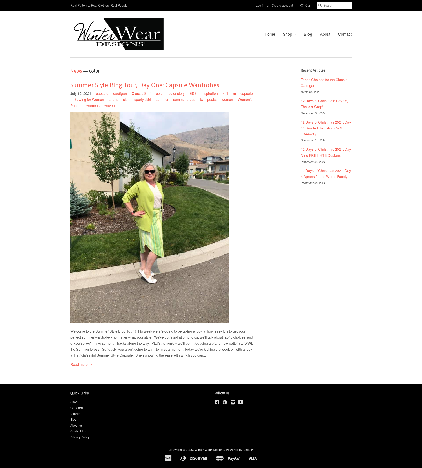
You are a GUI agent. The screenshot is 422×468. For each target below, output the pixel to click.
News (76, 71)
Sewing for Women (89, 99)
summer (162, 99)
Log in (260, 5)
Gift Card (76, 407)
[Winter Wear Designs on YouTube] (240, 403)
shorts (113, 99)
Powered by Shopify (240, 449)
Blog (308, 34)
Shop (288, 34)
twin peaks (208, 99)
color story (177, 93)
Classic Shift (141, 93)
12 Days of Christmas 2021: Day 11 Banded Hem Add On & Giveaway (326, 128)
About (325, 34)
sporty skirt (142, 99)
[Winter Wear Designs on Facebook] (216, 403)
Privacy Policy (79, 437)
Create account (282, 5)
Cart (308, 5)
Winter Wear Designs (209, 449)
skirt (126, 99)
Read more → (81, 364)
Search (75, 413)
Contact (345, 34)
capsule (102, 93)
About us (76, 425)
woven (109, 105)
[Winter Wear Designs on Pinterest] (224, 403)
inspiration (210, 93)
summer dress (184, 99)
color (160, 93)
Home (270, 34)
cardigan (120, 93)
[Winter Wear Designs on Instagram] (232, 403)
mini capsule (243, 93)
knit (225, 93)
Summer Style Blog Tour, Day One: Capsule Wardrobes (144, 85)
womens (93, 105)
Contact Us (78, 431)
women (227, 99)
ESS (193, 93)
